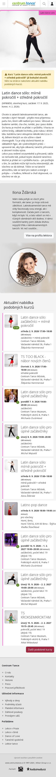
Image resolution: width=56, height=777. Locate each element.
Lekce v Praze (12, 728)
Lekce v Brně (11, 732)
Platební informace (14, 708)
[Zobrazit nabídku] (4, 3)
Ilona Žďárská (24, 192)
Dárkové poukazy (14, 711)
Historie (9, 680)
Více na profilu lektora (39, 235)
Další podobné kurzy (40, 649)
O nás (8, 672)
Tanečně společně (14, 739)
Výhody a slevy (12, 700)
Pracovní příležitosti (15, 687)
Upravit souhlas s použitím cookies (28, 757)
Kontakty (9, 676)
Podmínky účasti (13, 704)
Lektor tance (11, 743)
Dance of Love (12, 736)
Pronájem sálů (12, 715)
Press (8, 684)
